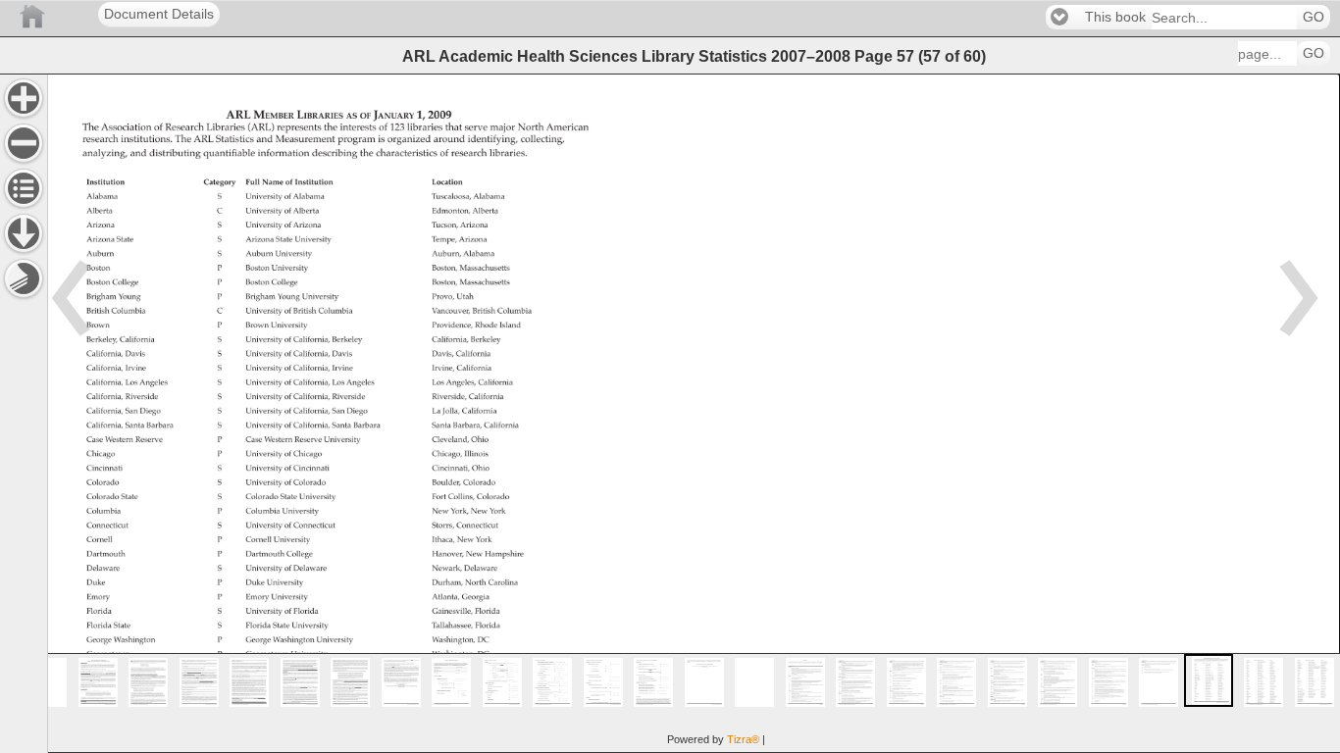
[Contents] (23, 188)
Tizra (743, 739)
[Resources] (23, 233)
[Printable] (23, 278)
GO (1313, 17)
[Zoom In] (23, 98)
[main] (693, 413)
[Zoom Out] (23, 143)
